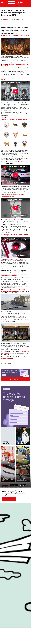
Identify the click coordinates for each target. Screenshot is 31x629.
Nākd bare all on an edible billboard (12, 320)
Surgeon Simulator (6, 105)
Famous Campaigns (15, 2)
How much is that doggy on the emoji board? (14, 119)
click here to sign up (6, 358)
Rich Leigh (5, 19)
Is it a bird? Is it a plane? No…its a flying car (14, 162)
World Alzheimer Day (10, 220)
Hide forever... (23, 485)
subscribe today (9, 499)
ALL (8, 21)
